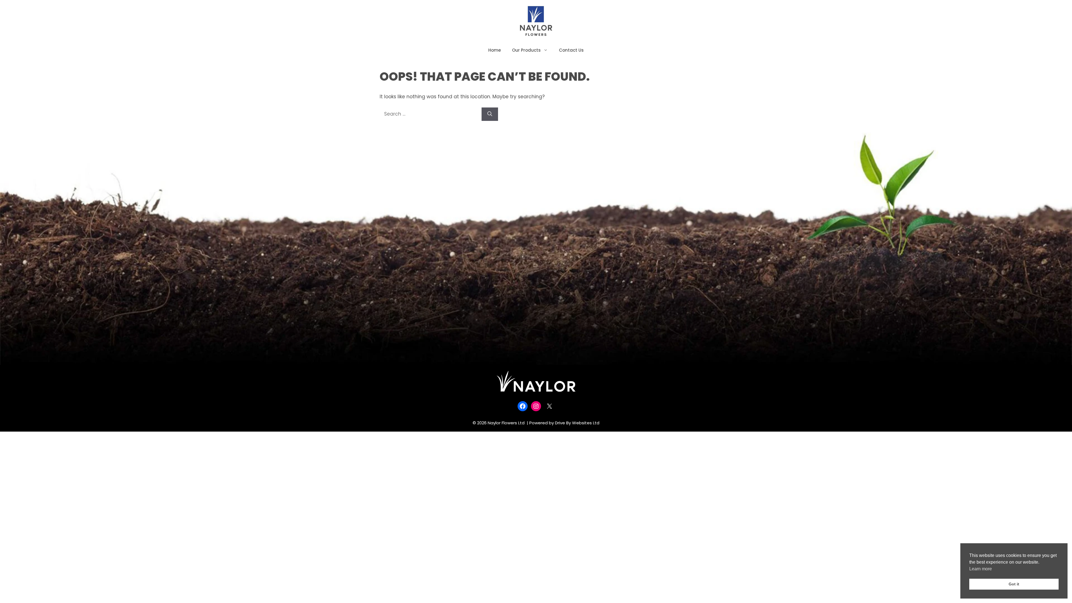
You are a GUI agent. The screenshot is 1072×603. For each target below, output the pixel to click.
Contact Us (571, 50)
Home (494, 50)
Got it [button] (1014, 584)
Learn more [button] (980, 568)
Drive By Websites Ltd (577, 423)
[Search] (490, 114)
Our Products (526, 50)
